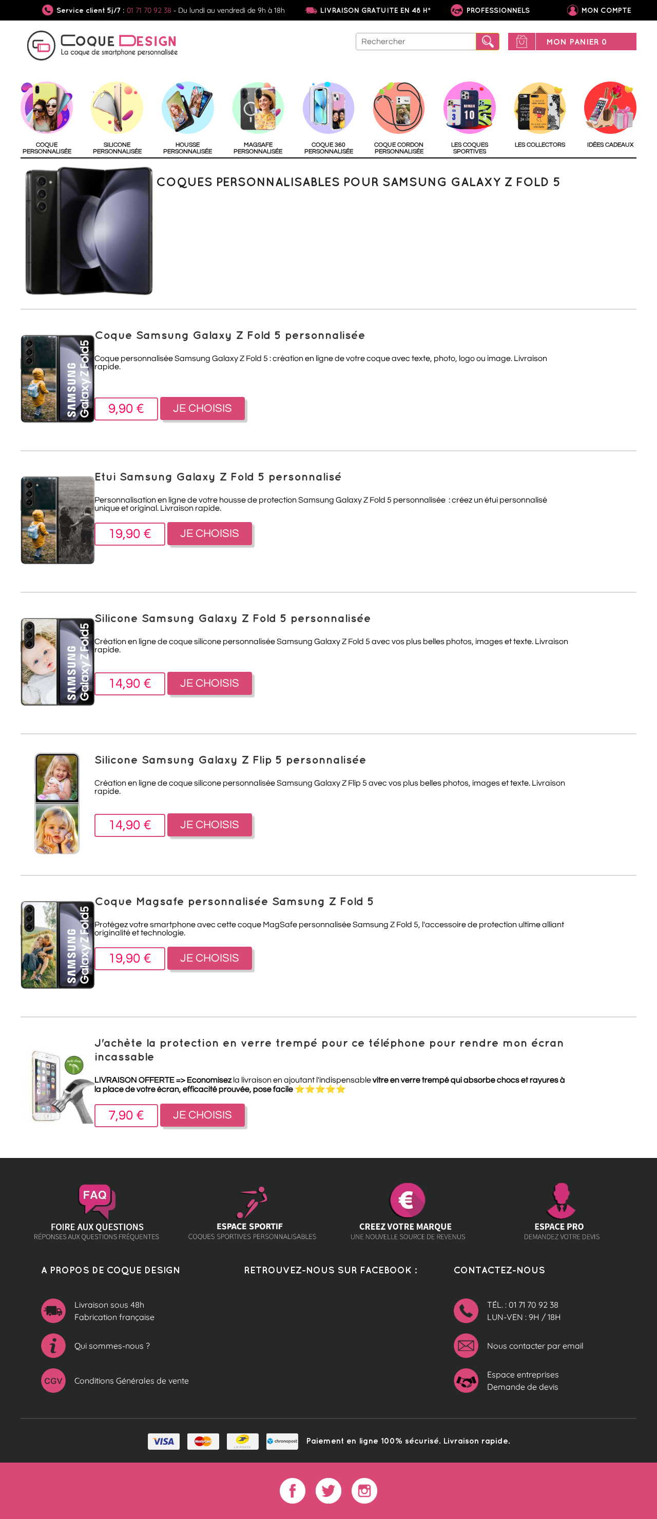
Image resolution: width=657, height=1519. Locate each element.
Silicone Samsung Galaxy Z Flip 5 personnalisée (230, 759)
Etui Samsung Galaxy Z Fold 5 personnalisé (218, 476)
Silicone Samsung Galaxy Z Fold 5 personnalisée (232, 617)
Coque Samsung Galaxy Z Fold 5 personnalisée (229, 334)
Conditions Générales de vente (131, 1380)
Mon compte (606, 10)
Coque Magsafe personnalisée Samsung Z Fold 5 (234, 900)
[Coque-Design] (103, 47)
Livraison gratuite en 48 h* (375, 10)
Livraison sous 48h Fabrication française (114, 1311)
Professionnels (497, 10)
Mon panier (576, 41)
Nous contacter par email (535, 1346)
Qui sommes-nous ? (112, 1346)
